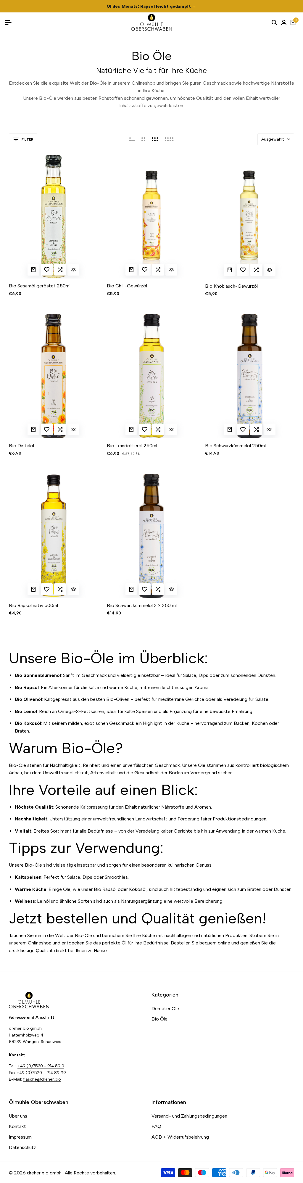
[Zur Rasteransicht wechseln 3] (155, 139)
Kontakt (17, 1126)
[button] (47, 270)
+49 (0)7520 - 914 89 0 (40, 1065)
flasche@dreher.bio (42, 1079)
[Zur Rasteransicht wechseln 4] (169, 139)
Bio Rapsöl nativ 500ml (33, 605)
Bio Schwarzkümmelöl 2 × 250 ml (142, 605)
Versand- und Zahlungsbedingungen (189, 1116)
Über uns (18, 1116)
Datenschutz (22, 1147)
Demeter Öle (165, 1008)
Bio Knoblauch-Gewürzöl (231, 286)
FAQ (156, 1126)
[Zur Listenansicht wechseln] (132, 139)
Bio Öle (159, 1019)
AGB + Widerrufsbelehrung (180, 1137)
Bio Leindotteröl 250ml (132, 445)
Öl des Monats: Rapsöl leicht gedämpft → (152, 6)
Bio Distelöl (21, 445)
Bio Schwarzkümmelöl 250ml (235, 445)
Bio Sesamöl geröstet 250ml (39, 286)
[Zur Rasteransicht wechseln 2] (143, 139)
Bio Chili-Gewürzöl (127, 286)
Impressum (20, 1137)
